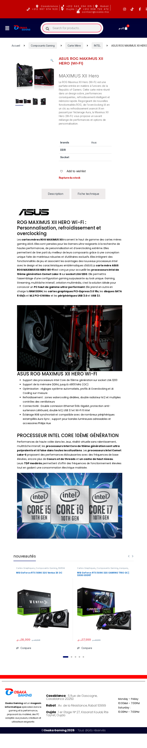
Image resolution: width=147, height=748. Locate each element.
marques (123, 568)
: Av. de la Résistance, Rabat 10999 (76, 705)
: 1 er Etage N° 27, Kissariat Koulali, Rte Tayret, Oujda (77, 713)
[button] (7, 28)
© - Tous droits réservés (73, 730)
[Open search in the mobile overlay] (72, 28)
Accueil (16, 45)
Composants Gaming (43, 45)
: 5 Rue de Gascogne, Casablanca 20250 (71, 697)
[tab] (56, 194)
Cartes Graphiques (25, 568)
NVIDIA (61, 568)
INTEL (97, 45)
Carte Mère (74, 45)
